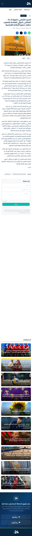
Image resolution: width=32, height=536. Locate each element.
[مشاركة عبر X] (21, 33)
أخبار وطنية (27, 9)
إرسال (16, 204)
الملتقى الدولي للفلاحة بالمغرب (19, 174)
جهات (10, 9)
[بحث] (2, 3)
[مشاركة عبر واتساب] (29, 33)
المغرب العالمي (18, 9)
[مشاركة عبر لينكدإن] (17, 33)
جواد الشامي (7, 174)
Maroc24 (27, 28)
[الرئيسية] (30, 15)
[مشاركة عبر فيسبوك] (25, 33)
